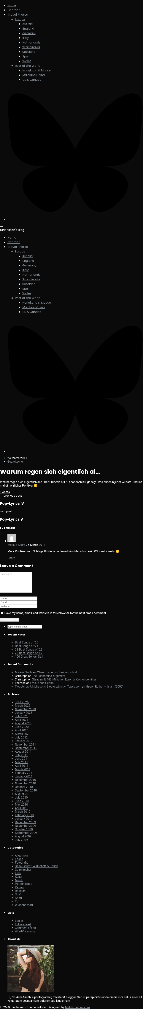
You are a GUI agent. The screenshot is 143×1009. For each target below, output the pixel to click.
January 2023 (23, 712)
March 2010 (22, 811)
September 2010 (26, 790)
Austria (27, 24)
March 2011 (22, 769)
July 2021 (21, 716)
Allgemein (21, 855)
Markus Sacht (16, 545)
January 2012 (23, 741)
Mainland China (33, 75)
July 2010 (21, 797)
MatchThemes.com (77, 1007)
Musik (19, 880)
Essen (19, 859)
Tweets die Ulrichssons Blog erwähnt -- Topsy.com (48, 686)
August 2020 (23, 723)
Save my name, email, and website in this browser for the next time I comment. (55, 613)
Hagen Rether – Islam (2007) (104, 686)
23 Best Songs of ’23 (28, 649)
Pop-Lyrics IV (12, 503)
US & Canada (31, 80)
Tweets (5, 492)
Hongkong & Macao (36, 70)
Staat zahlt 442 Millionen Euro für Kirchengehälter (64, 679)
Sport (18, 898)
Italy (25, 38)
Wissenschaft (24, 905)
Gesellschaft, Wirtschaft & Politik (36, 866)
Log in (19, 921)
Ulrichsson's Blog (12, 230)
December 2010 (25, 780)
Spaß (18, 894)
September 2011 (26, 748)
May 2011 (21, 762)
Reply (11, 558)
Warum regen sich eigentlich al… (58, 672)
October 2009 (24, 829)
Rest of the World (27, 66)
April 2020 (21, 730)
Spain (26, 56)
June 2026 (22, 702)
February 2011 (24, 773)
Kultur (18, 876)
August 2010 (23, 794)
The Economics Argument (48, 676)
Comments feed (25, 928)
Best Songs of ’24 (26, 646)
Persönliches (23, 884)
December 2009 (25, 822)
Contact (13, 10)
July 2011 (21, 755)
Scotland (28, 52)
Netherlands (31, 42)
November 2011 (25, 744)
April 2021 (21, 720)
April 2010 (21, 808)
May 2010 (21, 804)
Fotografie (21, 862)
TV (16, 901)
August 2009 (23, 836)
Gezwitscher (15, 461)
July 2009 (21, 840)
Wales (26, 61)
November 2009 (25, 826)
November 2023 (25, 709)
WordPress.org (25, 931)
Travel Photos (17, 14)
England (28, 28)
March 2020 (22, 734)
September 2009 (26, 833)
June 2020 (22, 727)
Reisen (19, 887)
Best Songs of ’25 (26, 642)
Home (11, 5)
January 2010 (23, 818)
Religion (20, 891)
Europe (20, 19)
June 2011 (22, 758)
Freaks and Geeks (42, 683)
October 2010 (24, 787)
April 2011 (21, 765)
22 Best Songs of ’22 (28, 653)
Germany (29, 33)
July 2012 (21, 737)
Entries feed (23, 924)
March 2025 (22, 705)
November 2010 (25, 783)
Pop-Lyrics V (11, 519)
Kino (18, 873)
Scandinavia (31, 47)
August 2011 (23, 751)
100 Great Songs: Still (29, 656)
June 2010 (22, 801)
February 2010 (24, 815)
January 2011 (23, 776)
